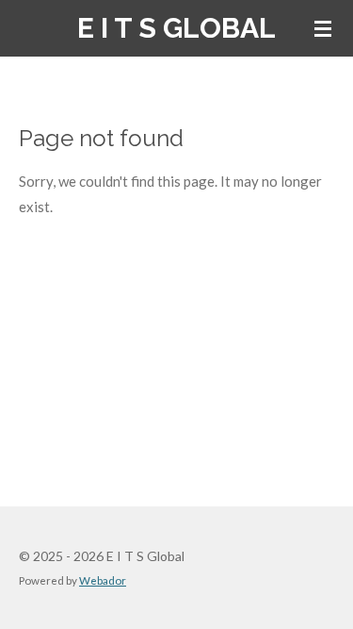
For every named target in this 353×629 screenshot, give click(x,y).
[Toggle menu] (323, 28)
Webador (102, 580)
